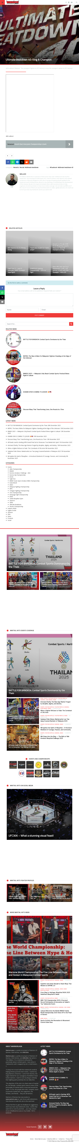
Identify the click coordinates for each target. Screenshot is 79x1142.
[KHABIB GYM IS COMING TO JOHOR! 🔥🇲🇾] (13, 392)
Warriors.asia (10, 1050)
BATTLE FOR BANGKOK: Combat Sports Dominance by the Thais (44, 339)
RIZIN (11, 497)
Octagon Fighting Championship (19, 491)
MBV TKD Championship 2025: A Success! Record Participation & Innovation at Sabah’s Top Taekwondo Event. (55, 1002)
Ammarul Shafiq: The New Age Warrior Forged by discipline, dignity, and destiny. (32, 445)
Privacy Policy (69, 1139)
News (9, 516)
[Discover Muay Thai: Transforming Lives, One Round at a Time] (13, 410)
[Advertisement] (39, 208)
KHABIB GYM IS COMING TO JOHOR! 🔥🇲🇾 (37, 392)
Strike (11, 502)
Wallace (23, 174)
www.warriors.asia (11, 1099)
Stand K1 (12, 500)
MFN (11, 489)
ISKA (9, 514)
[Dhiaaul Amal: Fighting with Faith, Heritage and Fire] (23, 993)
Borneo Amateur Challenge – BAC (20, 473)
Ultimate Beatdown (32, 167)
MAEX (11, 485)
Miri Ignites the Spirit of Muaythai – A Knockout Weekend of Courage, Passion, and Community (37, 456)
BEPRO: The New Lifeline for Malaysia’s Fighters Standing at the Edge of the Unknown (47, 357)
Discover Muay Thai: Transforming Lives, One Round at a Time (43, 409)
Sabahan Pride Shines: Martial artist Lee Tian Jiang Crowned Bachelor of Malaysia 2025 (34, 451)
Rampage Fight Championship (19, 495)
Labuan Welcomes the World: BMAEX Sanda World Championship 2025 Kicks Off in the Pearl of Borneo (56, 1013)
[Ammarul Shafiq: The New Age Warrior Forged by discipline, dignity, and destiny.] (43, 1105)
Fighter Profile (12, 510)
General (10, 512)
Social (22, 167)
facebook (54, 167)
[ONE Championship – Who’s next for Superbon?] (17, 264)
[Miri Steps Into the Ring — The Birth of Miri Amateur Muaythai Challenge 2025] (23, 1020)
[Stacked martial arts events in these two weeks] (39, 242)
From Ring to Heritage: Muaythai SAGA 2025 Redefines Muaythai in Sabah (55, 993)
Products (10, 518)
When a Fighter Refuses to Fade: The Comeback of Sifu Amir (26, 448)
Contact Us (61, 1139)
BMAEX (12, 471)
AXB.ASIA (26, 1052)
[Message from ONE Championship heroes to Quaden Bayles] (62, 264)
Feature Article (12, 508)
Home (31, 1139)
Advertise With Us (52, 1139)
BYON (11, 477)
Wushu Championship (16, 506)
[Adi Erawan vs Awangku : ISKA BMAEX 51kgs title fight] (61, 893)
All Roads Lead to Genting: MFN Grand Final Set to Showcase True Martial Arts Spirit (33, 442)
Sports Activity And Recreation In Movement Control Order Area (55, 1021)
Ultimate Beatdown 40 (66, 167)
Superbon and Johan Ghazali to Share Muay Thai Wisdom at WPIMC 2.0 (55, 985)
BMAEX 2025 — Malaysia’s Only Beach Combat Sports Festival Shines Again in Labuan (46, 374)
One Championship (15, 493)
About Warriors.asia (40, 1139)
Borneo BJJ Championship (18, 475)
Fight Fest (12, 479)
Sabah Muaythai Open (16, 498)
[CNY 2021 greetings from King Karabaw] (62, 242)
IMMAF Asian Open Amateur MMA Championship (24, 481)
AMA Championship (16, 469)
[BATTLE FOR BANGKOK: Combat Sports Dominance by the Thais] (13, 340)
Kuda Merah (13, 483)
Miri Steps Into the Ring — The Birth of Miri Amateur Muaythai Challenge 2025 (54, 737)
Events (16, 167)
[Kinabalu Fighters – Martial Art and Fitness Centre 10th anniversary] (17, 242)
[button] (8, 253)
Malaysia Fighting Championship (19, 487)
